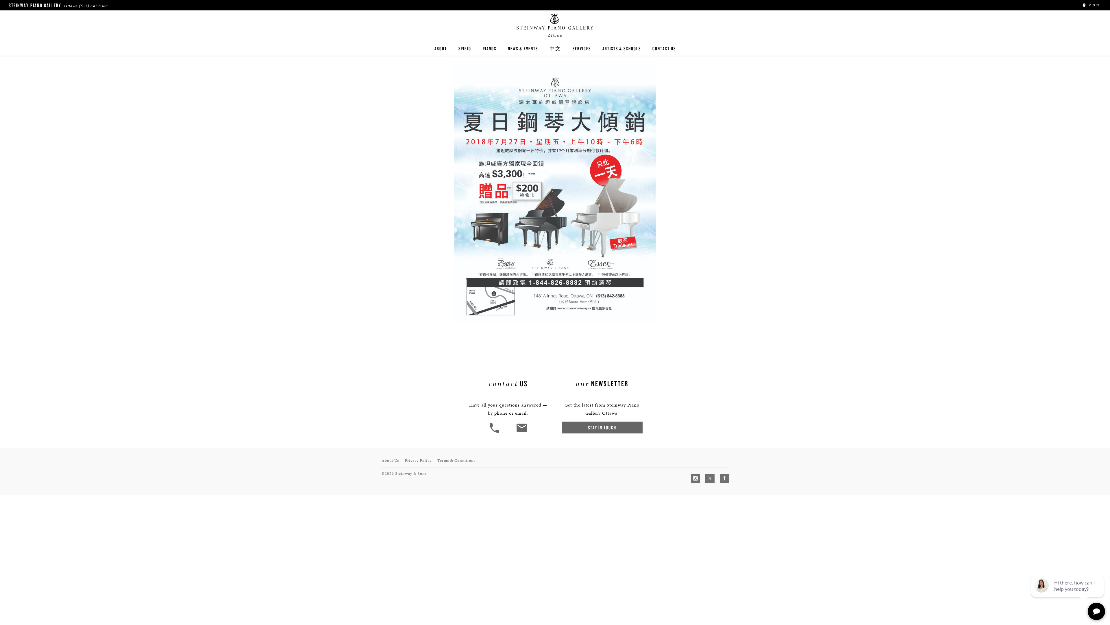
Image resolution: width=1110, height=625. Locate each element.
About (440, 48)
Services (582, 48)
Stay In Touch (602, 427)
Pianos (489, 48)
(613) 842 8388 (93, 6)
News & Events (523, 48)
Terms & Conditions (456, 460)
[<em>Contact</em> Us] (521, 432)
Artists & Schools (621, 48)
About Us (390, 460)
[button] (495, 432)
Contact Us (664, 48)
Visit (1093, 5)
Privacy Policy (418, 460)
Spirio (464, 48)
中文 (555, 48)
